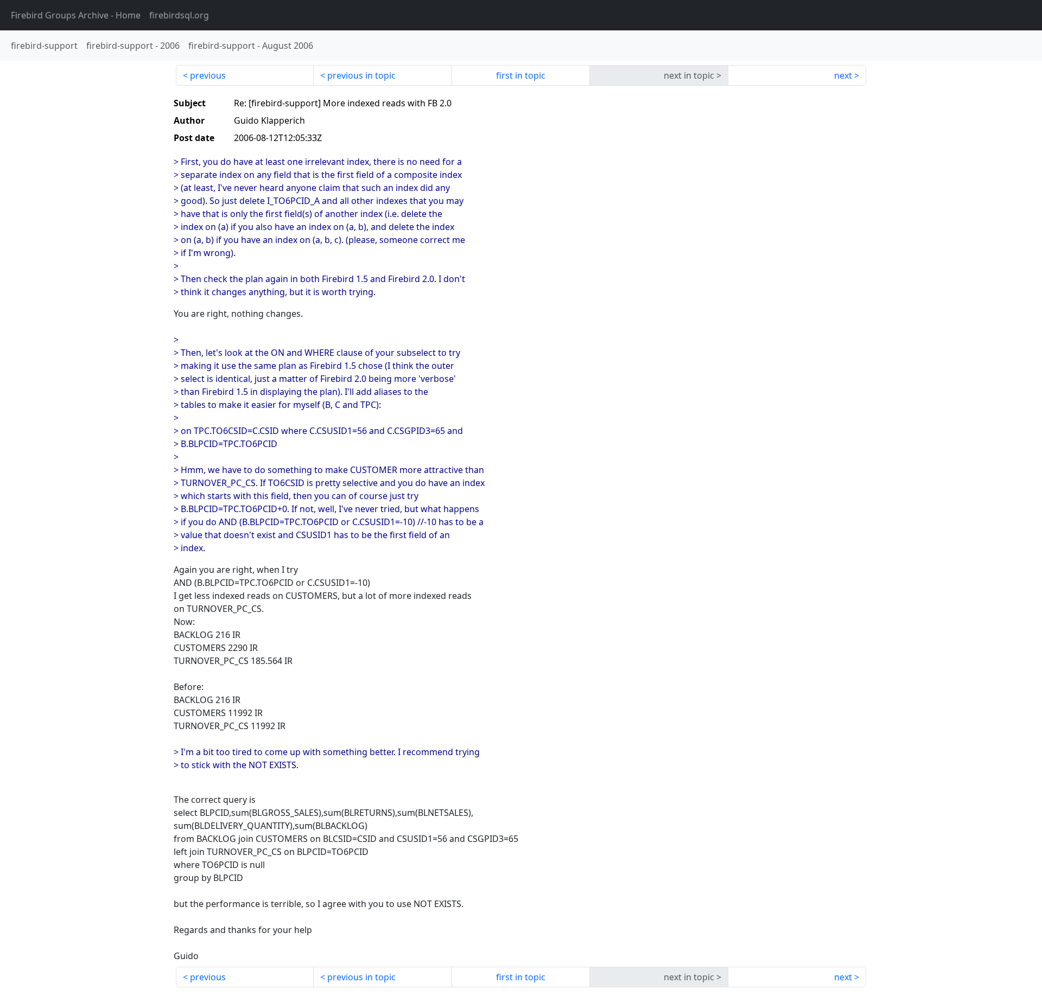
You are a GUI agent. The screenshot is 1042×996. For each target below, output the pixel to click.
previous (208, 75)
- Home (76, 15)
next (843, 75)
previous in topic (361, 75)
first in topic (520, 75)
